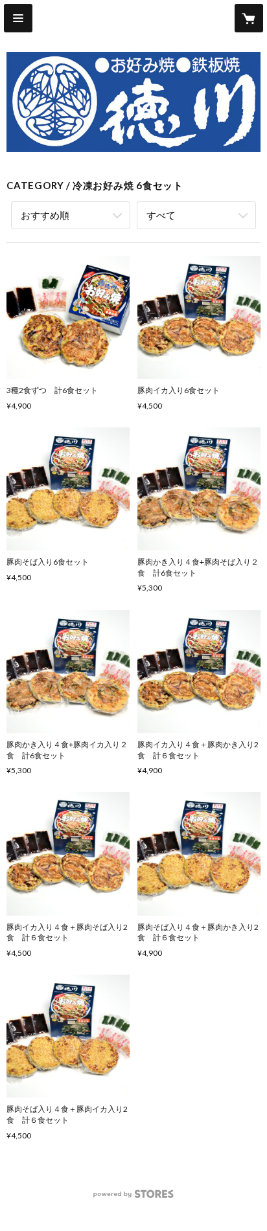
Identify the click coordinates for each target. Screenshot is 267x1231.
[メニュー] (18, 18)
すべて (161, 215)
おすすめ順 (45, 215)
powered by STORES (133, 1197)
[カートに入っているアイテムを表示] (249, 18)
